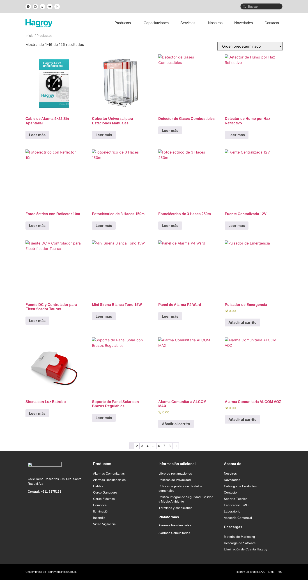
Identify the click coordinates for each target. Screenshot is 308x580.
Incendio (99, 517)
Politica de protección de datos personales (180, 488)
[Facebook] (28, 6)
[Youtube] (50, 6)
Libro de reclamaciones (175, 473)
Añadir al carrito (242, 322)
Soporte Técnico (235, 499)
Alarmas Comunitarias (109, 473)
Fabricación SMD (236, 505)
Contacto (230, 492)
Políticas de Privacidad (175, 480)
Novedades (232, 480)
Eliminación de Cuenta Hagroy (245, 549)
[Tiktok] (42, 6)
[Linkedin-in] (57, 6)
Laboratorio (232, 511)
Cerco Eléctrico (104, 499)
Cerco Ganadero (105, 492)
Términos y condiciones (175, 508)
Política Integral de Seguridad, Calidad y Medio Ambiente (186, 499)
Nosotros (230, 473)
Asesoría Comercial (238, 517)
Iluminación (101, 511)
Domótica (100, 505)
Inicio (29, 36)
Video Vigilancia (104, 524)
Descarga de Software (240, 543)
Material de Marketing (239, 536)
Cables (98, 486)
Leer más (37, 135)
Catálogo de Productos (240, 486)
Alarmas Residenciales (109, 480)
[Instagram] (35, 6)
